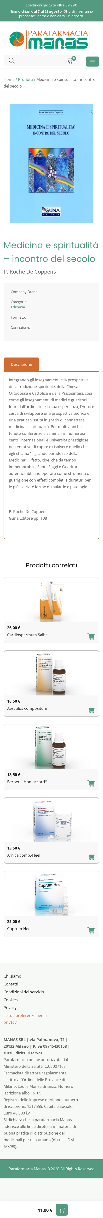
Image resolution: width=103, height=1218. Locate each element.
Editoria (18, 307)
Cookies (11, 999)
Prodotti (25, 79)
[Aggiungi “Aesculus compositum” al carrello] (91, 710)
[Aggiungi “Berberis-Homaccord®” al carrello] (91, 784)
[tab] (21, 364)
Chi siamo (12, 976)
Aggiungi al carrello (62, 1210)
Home (9, 79)
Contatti (11, 984)
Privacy (10, 1007)
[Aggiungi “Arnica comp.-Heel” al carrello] (91, 857)
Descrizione (21, 364)
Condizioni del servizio (24, 992)
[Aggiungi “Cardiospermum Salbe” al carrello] (91, 637)
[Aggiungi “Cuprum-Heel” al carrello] (91, 930)
